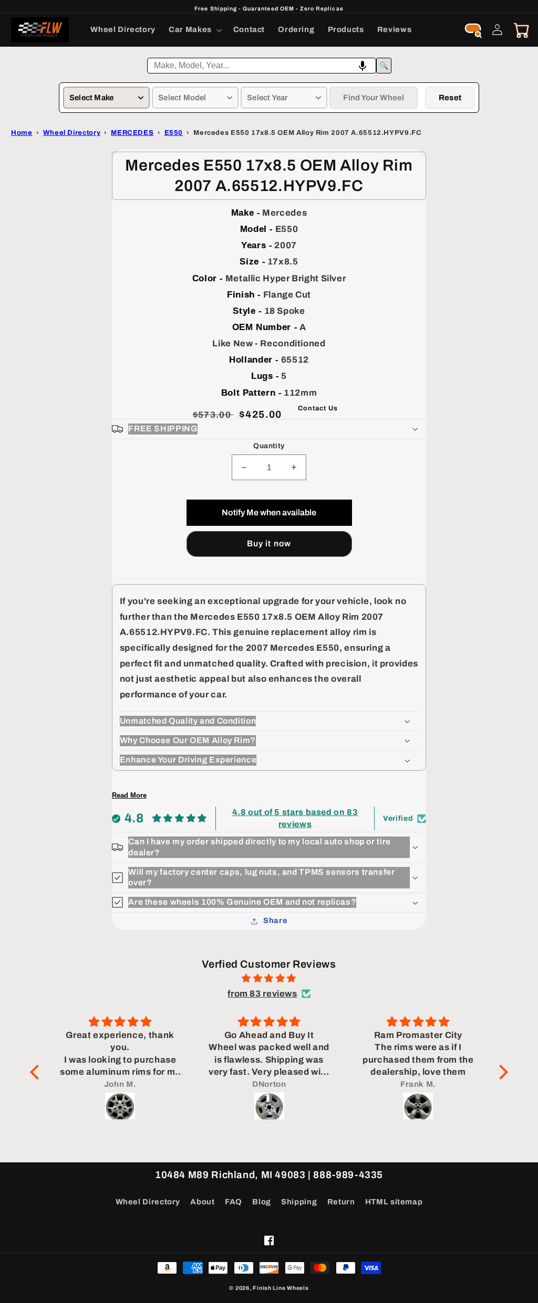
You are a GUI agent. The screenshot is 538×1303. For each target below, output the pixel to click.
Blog (261, 1202)
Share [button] (275, 920)
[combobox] (261, 65)
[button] (194, 29)
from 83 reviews (262, 994)
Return (341, 1202)
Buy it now (269, 543)
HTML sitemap (394, 1202)
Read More (129, 795)
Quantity (268, 446)
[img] (269, 979)
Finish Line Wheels (280, 1288)
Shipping (299, 1202)
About (202, 1202)
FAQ (233, 1202)
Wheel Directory (148, 1202)
